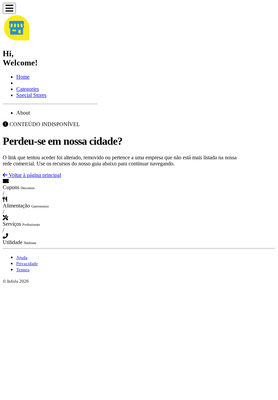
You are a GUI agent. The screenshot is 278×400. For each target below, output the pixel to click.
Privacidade (27, 263)
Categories (27, 89)
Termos (22, 269)
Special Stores (31, 95)
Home (22, 77)
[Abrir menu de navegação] (9, 8)
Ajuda (21, 257)
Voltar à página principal (34, 175)
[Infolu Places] (16, 39)
